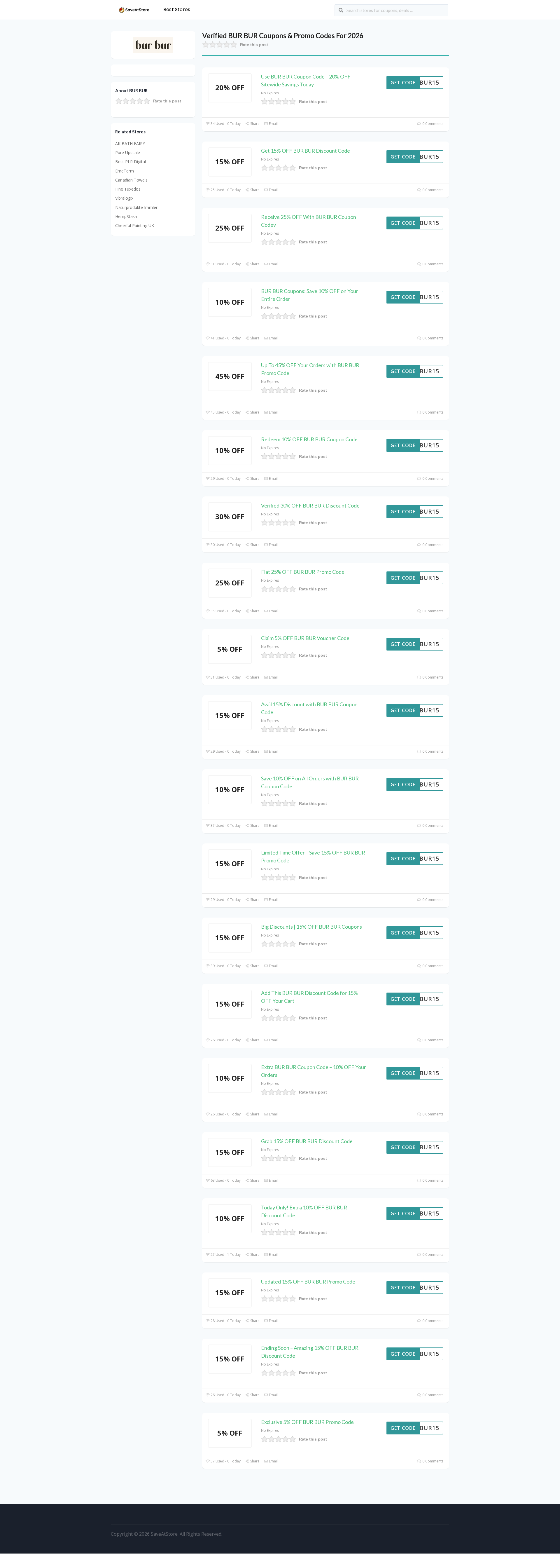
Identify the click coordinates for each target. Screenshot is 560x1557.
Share (254, 123)
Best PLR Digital (130, 161)
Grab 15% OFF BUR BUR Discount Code (307, 1141)
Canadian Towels (131, 180)
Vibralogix (124, 198)
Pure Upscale (127, 152)
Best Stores (176, 9)
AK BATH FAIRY (130, 143)
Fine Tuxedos (128, 189)
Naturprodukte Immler (136, 207)
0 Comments (432, 123)
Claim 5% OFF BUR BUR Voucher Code (305, 638)
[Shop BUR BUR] (153, 44)
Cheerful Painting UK (134, 225)
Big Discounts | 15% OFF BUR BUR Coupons (311, 926)
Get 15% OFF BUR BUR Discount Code (305, 150)
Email (273, 123)
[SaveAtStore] (134, 9)
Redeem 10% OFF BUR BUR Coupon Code (309, 439)
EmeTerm (124, 171)
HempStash (126, 216)
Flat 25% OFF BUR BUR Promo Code (302, 572)
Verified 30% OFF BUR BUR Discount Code (310, 505)
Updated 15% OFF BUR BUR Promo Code (308, 1281)
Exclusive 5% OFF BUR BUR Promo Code (307, 1422)
